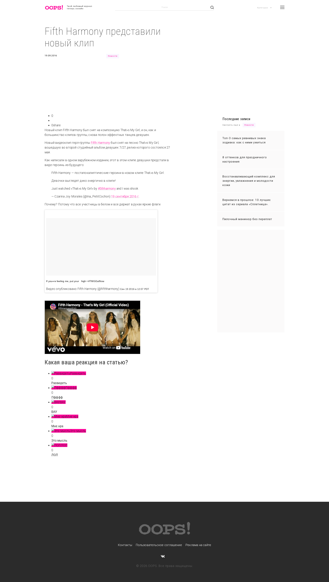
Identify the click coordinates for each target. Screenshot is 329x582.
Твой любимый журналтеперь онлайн (79, 7)
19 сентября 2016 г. (125, 196)
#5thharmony (107, 188)
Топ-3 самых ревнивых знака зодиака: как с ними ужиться (244, 140)
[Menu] (282, 7)
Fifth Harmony (100, 142)
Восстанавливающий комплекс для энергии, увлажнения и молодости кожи (248, 181)
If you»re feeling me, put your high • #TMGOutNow (75, 281)
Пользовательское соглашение (159, 545)
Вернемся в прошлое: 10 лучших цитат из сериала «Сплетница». (246, 202)
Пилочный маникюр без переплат (247, 219)
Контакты (125, 545)
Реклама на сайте (198, 545)
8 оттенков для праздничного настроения (244, 159)
